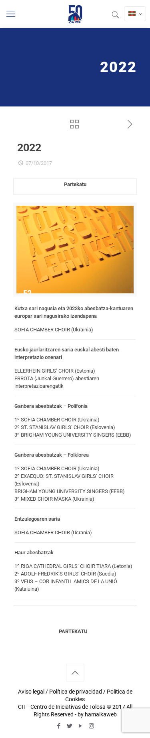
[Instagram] (91, 726)
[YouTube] (80, 726)
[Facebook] (59, 726)
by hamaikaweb (97, 714)
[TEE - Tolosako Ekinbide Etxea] (75, 14)
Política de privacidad (75, 691)
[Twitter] (70, 726)
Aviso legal (31, 691)
